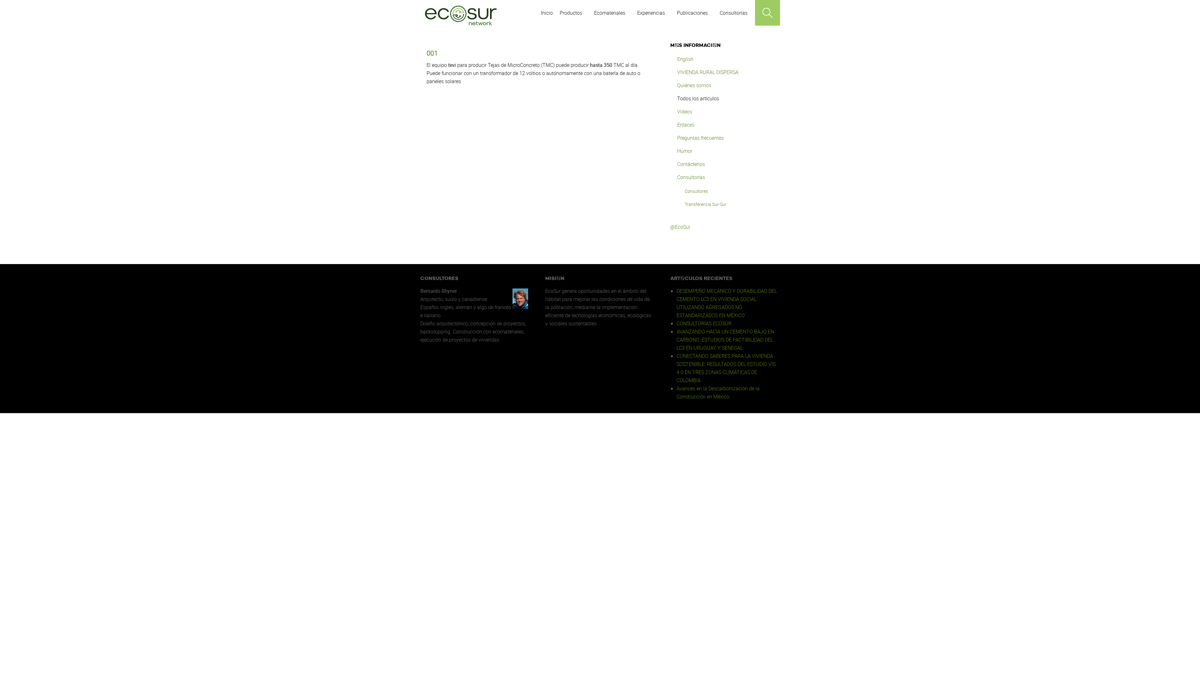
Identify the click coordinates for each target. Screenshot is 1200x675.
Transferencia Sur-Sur (706, 204)
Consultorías (691, 177)
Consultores (696, 191)
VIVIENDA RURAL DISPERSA (707, 72)
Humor (684, 151)
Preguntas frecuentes (700, 137)
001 (432, 53)
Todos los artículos (698, 98)
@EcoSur (680, 226)
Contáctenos (691, 164)
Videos (684, 111)
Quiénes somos (694, 85)
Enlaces (685, 124)
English (685, 59)
